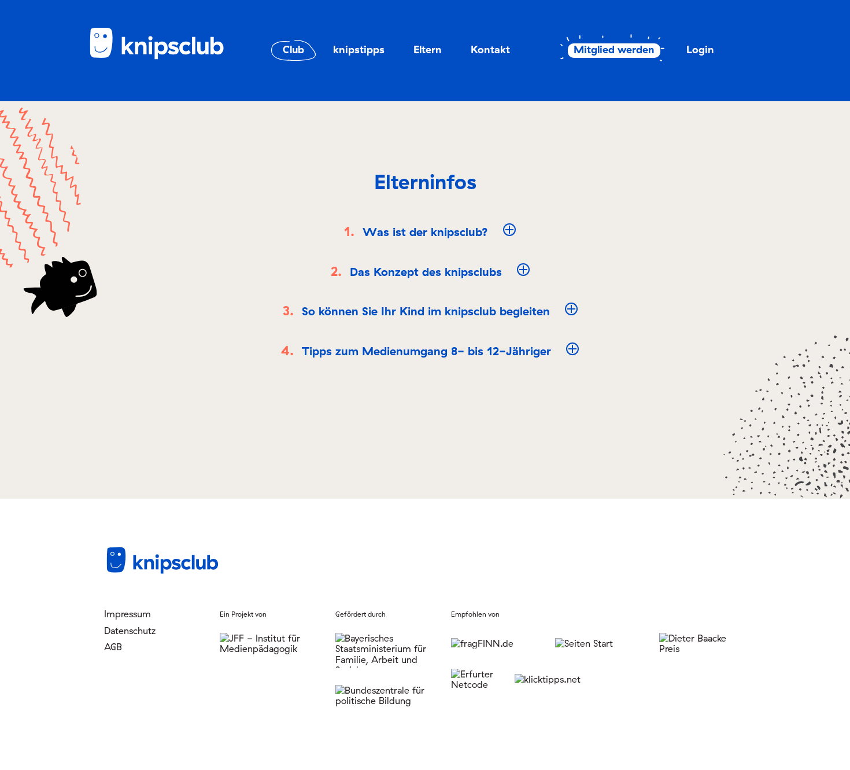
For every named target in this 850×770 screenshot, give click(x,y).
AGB (113, 647)
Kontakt (490, 49)
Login (700, 49)
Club (293, 49)
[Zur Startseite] (165, 57)
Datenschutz (130, 630)
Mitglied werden (614, 49)
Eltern (427, 49)
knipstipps (359, 49)
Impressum (127, 614)
